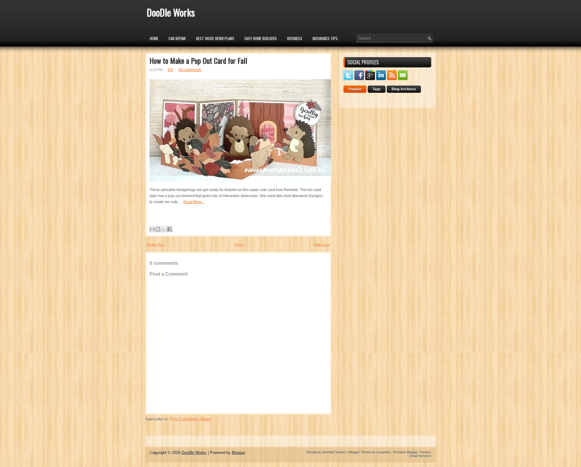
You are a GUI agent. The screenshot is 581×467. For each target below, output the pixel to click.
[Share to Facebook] (169, 229)
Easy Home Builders (261, 38)
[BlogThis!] (158, 229)
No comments (190, 70)
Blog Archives (404, 89)
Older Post (322, 245)
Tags (377, 89)
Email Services (420, 456)
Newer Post (155, 245)
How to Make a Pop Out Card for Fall (198, 60)
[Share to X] (164, 229)
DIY (171, 70)
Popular (355, 89)
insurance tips (325, 38)
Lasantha (383, 452)
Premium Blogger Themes (412, 452)
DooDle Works (171, 12)
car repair (177, 38)
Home (154, 38)
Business (294, 38)
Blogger (238, 452)
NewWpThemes (334, 452)
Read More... (194, 202)
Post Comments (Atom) (190, 419)
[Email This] (152, 229)
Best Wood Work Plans (215, 38)
